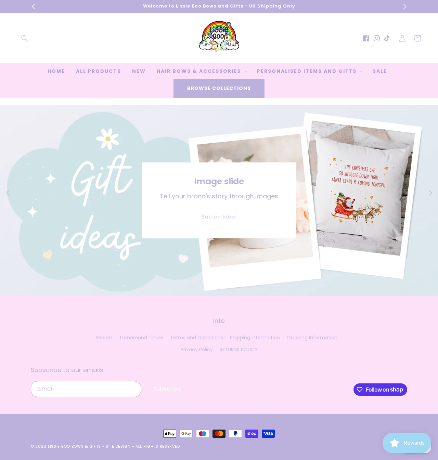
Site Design (118, 446)
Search (103, 337)
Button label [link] (219, 216)
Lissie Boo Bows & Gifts (75, 446)
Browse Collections (219, 88)
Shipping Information (255, 337)
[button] (24, 38)
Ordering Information (312, 337)
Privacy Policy (197, 349)
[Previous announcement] (33, 6)
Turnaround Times (141, 337)
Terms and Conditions (196, 337)
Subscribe (167, 388)
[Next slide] (430, 192)
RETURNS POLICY (239, 349)
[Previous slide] (7, 192)
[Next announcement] (404, 6)
